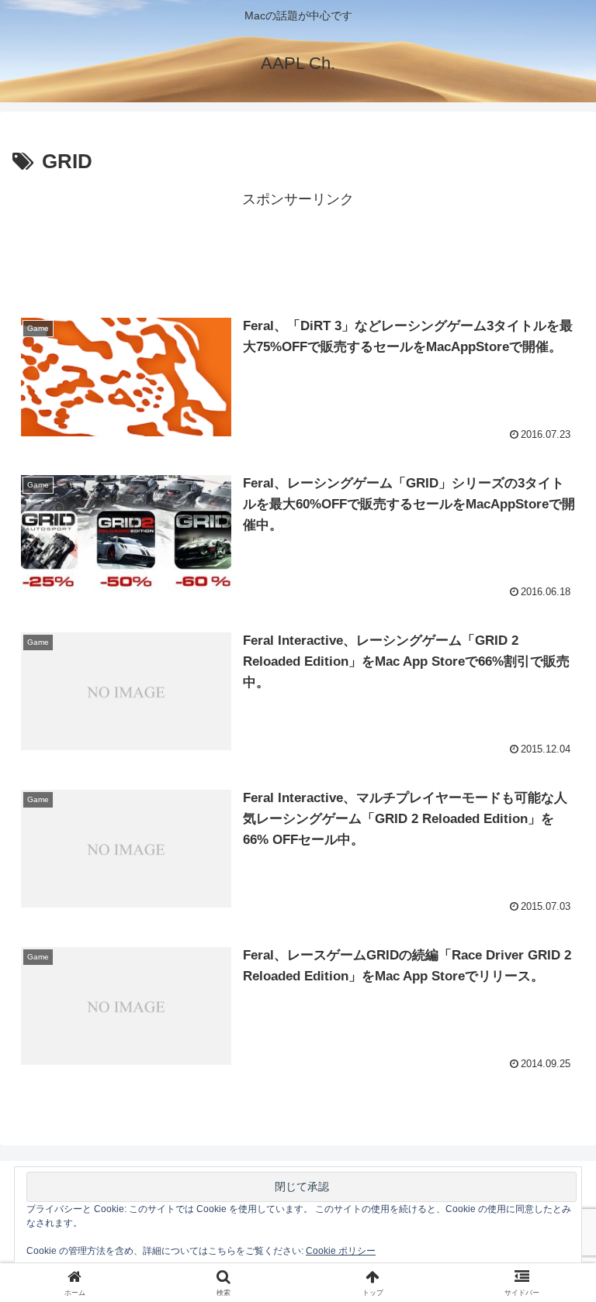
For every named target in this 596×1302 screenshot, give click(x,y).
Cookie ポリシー (341, 1250)
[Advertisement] (298, 247)
